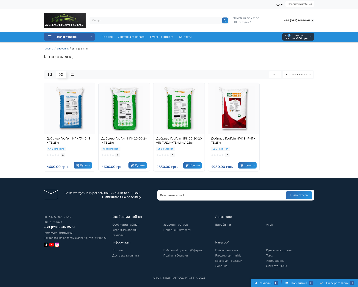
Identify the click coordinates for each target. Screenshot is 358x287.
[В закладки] (81, 132)
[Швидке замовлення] (65, 132)
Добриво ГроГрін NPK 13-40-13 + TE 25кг (68, 140)
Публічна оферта (161, 37)
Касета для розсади (228, 260)
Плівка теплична (226, 250)
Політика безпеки (175, 255)
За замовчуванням (297, 74)
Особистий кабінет (300, 3)
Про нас (107, 37)
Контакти (185, 37)
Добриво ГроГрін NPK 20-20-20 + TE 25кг (124, 140)
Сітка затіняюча (276, 266)
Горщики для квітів (228, 255)
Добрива (221, 266)
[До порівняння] (73, 132)
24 (273, 74)
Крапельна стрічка (279, 250)
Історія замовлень (124, 230)
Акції (269, 224)
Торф (269, 255)
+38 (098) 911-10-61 (297, 20)
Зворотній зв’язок (175, 224)
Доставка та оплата (131, 37)
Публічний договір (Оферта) (183, 250)
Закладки (118, 235)
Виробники (223, 224)
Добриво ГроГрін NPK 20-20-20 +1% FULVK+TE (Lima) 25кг (179, 140)
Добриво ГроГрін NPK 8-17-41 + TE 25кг (233, 140)
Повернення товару (177, 230)
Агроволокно (275, 260)
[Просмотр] (57, 132)
